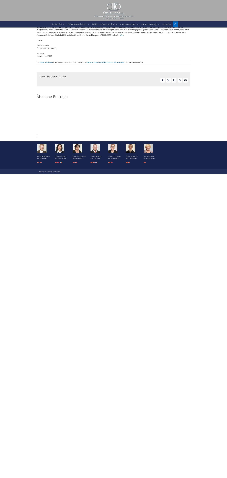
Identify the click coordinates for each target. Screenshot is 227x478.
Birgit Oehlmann (60, 156)
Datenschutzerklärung (53, 171)
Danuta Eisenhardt (79, 156)
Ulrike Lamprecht (132, 156)
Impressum (42, 171)
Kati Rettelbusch (149, 156)
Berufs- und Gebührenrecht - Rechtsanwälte (109, 62)
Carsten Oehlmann (46, 62)
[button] (175, 24)
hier (121, 35)
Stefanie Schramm (114, 156)
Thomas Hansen (96, 156)
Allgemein (89, 62)
